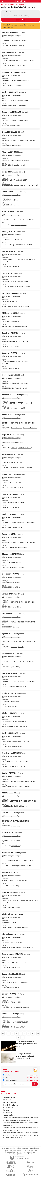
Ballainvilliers (15, 806)
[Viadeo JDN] (30, 1170)
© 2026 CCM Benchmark (25, 1154)
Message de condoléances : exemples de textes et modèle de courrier (27, 1056)
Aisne (20, 527)
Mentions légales (30, 1152)
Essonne (23, 225)
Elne (13, 786)
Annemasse (15, 1007)
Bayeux (13, 487)
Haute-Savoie (24, 1007)
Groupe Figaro (13, 1154)
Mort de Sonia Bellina (10, 1105)
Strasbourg (14, 105)
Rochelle (15, 468)
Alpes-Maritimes (32, 185)
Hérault (22, 165)
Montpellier (15, 165)
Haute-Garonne (24, 287)
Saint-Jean (14, 287)
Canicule (6, 1110)
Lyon (13, 125)
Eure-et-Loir (20, 66)
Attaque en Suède (9, 1115)
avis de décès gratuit (25, 25)
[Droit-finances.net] (30, 1166)
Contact (37, 1148)
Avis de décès (9, 4)
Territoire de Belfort (22, 761)
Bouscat (14, 46)
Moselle (21, 408)
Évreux (13, 205)
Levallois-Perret (15, 947)
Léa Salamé (7, 1100)
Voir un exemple (32, 1075)
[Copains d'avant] (10, 1170)
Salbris (13, 1027)
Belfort (12, 761)
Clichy (12, 721)
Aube (18, 145)
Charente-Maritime (25, 468)
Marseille (14, 448)
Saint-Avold (14, 408)
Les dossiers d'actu (10, 1080)
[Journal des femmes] (10, 1162)
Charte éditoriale (23, 1148)
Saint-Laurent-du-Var (18, 185)
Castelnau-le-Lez (17, 306)
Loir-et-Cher (20, 1027)
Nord (18, 582)
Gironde (20, 46)
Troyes (13, 145)
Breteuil (14, 607)
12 (22, 1037)
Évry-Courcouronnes (18, 245)
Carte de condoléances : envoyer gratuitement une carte (26, 1044)
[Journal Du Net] (10, 1166)
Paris (12, 200)
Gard (18, 907)
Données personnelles (31, 1150)
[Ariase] (10, 1175)
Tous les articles (8, 1150)
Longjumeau (15, 225)
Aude (22, 567)
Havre (14, 383)
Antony (13, 927)
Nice (12, 326)
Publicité (31, 1148)
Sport (6, 1077)
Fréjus (13, 627)
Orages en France (9, 1097)
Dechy (13, 582)
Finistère (19, 85)
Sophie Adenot (8, 1107)
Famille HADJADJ (22, 4)
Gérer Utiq (22, 1152)
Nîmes (13, 907)
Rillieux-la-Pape (16, 547)
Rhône (17, 125)
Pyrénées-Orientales (22, 786)
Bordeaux (14, 647)
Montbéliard (15, 766)
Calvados (20, 487)
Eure (18, 205)
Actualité (7, 1075)
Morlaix (12, 85)
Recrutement (20, 1150)
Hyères (13, 826)
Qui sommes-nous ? (7, 1148)
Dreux (13, 66)
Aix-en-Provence (16, 428)
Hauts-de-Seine (20, 721)
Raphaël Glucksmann (10, 1102)
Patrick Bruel (7, 1112)
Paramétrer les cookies (12, 1152)
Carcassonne (15, 567)
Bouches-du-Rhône (21, 160)
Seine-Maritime (22, 383)
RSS (14, 1150)
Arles (12, 160)
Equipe (16, 1148)
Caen (13, 746)
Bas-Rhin (22, 105)
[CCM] (30, 1162)
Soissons (14, 527)
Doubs (22, 766)
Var (17, 627)
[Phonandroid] (30, 1174)
